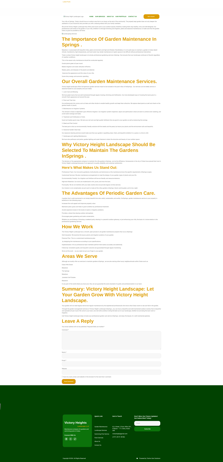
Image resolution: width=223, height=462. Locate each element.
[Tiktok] (158, 9)
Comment (65, 330)
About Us (110, 16)
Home (91, 16)
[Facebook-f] (152, 9)
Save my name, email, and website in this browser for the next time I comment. (87, 377)
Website (64, 368)
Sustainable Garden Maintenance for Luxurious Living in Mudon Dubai (119, 6)
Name (64, 352)
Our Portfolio (120, 16)
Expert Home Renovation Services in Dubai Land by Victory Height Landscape (121, 4)
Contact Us (132, 16)
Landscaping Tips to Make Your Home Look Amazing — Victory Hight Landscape (97, 2)
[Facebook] (66, 439)
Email (64, 360)
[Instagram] (155, 9)
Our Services (100, 16)
